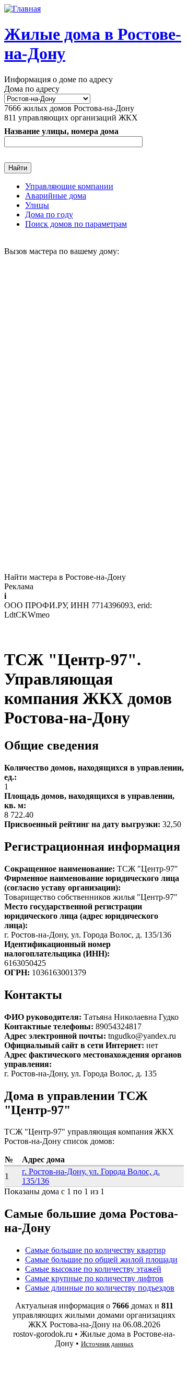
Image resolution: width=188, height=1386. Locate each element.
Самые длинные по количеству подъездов (99, 1287)
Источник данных (107, 1344)
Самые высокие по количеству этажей (93, 1268)
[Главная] (22, 8)
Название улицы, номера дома (61, 131)
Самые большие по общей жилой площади (101, 1259)
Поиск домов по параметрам (76, 223)
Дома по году (49, 214)
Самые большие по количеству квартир (95, 1250)
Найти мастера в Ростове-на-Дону (65, 577)
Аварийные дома (55, 195)
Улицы (37, 205)
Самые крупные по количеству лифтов (94, 1278)
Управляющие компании (69, 186)
